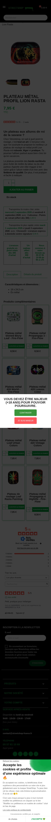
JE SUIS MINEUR (25, 421)
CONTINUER (25, 413)
